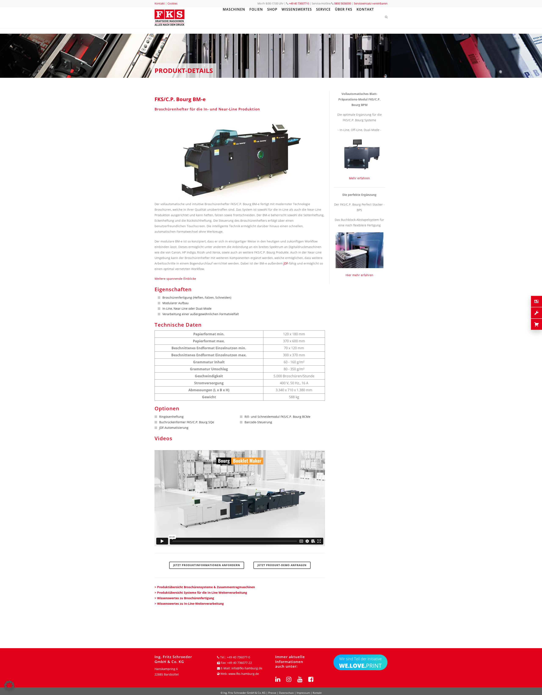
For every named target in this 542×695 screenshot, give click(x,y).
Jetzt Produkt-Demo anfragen (282, 565)
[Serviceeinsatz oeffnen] (536, 312)
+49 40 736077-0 (299, 3)
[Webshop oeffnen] (536, 324)
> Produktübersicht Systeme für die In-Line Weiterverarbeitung (201, 593)
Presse (272, 693)
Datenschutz (286, 693)
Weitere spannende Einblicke (175, 279)
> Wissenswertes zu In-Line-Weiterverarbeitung (189, 604)
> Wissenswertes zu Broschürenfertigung (184, 598)
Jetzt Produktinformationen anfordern (206, 565)
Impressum (303, 693)
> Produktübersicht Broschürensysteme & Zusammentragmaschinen (205, 587)
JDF (285, 263)
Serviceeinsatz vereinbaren (370, 3)
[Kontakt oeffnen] (536, 301)
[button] (9, 685)
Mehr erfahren (359, 178)
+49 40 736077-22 (239, 663)
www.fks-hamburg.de (243, 674)
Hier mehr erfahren (359, 275)
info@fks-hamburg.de (246, 668)
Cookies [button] (172, 3)
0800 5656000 (342, 3)
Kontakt (160, 3)
